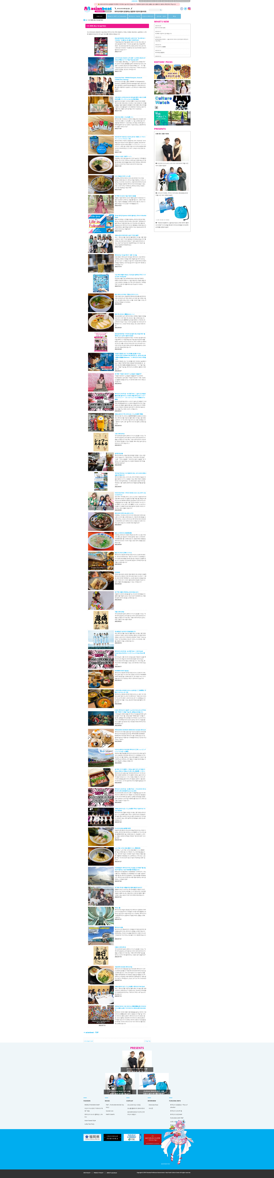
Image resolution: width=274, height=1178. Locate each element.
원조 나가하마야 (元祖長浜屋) (123, 533)
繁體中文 (158, 1)
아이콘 (151, 1108)
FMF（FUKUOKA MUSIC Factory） (115, 1106)
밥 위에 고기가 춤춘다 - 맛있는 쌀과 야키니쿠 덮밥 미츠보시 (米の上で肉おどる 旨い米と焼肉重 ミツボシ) (130, 770)
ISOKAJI (117, 572)
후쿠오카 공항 (119, 927)
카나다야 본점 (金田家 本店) (123, 828)
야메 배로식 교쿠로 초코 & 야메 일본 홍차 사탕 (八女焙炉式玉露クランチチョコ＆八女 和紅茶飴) (130, 98)
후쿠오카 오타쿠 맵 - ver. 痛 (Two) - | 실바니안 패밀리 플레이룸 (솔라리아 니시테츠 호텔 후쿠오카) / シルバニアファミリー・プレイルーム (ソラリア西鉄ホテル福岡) (130, 396)
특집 (174, 16)
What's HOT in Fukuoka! (117, 16)
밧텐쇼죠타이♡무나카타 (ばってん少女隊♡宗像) (129, 414)
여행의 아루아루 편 (120, 947)
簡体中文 (152, 1)
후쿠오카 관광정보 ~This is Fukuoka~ (179, 1106)
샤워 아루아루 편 (119, 434)
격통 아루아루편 (119, 612)
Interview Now (153, 1105)
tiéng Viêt (177, 1)
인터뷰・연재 (161, 16)
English (164, 1)
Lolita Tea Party (89, 1124)
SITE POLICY (86, 1173)
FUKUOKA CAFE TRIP (176, 1118)
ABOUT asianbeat (112, 1173)
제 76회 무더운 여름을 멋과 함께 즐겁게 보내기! (128, 887)
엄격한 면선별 (119, 453)
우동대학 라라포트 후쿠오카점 (123, 967)
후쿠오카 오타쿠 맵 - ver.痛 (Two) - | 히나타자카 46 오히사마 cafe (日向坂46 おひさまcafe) (130, 790)
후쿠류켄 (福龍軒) (160, 52)
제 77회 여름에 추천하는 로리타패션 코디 (126, 592)
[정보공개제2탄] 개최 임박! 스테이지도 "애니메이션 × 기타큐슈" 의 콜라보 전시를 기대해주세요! (130, 39)
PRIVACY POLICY (98, 1173)
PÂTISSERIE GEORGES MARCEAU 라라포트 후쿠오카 (130, 730)
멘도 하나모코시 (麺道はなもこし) (124, 314)
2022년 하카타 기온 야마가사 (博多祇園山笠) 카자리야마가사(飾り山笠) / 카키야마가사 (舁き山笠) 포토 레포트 (130, 1008)
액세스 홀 (117, 908)
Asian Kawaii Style (90, 1120)
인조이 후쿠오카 (147, 16)
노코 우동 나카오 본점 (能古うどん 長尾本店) (127, 848)
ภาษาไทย (170, 1)
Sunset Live (109, 1111)
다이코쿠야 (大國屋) (160, 46)
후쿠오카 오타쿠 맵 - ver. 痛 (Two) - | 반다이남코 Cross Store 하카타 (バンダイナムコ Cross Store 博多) (130, 653)
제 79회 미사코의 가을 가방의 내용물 (125, 196)
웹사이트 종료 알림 (160, 27)
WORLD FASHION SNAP (92, 1105)
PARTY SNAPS (110, 1114)
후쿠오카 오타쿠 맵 (176, 1111)
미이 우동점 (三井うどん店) (122, 176)
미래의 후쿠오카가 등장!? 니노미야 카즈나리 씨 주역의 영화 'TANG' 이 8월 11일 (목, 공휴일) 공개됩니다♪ (130, 711)
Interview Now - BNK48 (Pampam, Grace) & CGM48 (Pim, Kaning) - (128, 78)
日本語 (141, 1)
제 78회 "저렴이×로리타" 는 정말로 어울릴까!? (128, 374)
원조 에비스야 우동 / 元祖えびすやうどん (126, 294)
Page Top (148, 1041)
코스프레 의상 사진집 (134, 1105)
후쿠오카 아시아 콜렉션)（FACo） (94, 1115)
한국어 (146, 1)
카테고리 (100, 16)
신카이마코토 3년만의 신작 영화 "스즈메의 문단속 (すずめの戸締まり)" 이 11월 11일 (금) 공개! (130, 59)
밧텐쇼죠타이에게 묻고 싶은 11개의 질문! (126, 235)
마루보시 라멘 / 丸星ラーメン (123, 156)
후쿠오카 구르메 (134, 16)
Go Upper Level (89, 1041)
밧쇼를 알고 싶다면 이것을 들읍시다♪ (125, 631)
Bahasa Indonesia (185, 1)
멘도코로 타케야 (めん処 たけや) (124, 513)
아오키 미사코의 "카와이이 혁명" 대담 (94, 1109)
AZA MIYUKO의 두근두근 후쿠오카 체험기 (136, 1113)
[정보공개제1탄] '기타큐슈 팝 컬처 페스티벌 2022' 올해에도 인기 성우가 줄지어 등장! (130, 335)
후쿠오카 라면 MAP (176, 1114)
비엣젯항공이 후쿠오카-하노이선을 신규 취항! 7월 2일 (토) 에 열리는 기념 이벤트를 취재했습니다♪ (130, 869)
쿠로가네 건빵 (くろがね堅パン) (124, 117)
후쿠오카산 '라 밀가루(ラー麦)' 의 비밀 (126, 255)
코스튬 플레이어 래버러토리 (136, 1108)
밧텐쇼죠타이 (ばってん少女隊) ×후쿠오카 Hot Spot (130, 986)
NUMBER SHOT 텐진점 (122, 671)
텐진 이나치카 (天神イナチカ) (123, 553)
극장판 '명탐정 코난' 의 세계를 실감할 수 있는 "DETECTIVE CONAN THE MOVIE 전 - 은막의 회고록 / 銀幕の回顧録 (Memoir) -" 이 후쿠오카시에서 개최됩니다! (130, 356)
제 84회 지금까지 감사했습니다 (163, 33)
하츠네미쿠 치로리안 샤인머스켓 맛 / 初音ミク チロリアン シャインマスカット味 (130, 138)
